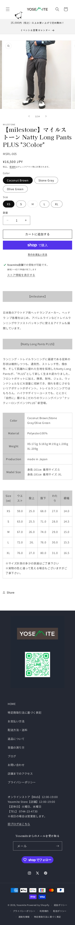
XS (8, 204)
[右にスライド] (46, 116)
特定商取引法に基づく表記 (24, 712)
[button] (7, 9)
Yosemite (22, 904)
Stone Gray (46, 180)
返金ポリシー (60, 904)
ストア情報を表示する (21, 275)
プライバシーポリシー (22, 782)
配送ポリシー (60, 910)
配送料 (13, 166)
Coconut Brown (18, 180)
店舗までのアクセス (20, 773)
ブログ (12, 756)
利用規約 (44, 910)
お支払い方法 (16, 721)
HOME (12, 704)
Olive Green (15, 189)
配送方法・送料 (17, 730)
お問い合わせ (16, 765)
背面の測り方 (16, 747)
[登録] (57, 845)
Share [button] (11, 592)
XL (56, 204)
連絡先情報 (24, 916)
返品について (16, 739)
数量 (5, 212)
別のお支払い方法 (37, 254)
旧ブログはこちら (19, 824)
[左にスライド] (29, 116)
